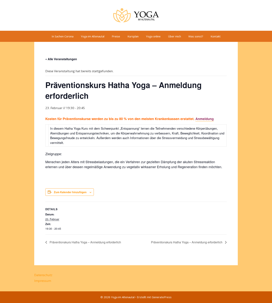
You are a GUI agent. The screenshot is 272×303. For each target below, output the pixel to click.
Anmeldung (204, 118)
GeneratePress (162, 297)
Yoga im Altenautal (92, 36)
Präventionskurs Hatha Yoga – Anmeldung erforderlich (85, 242)
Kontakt (216, 36)
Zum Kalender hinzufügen (70, 192)
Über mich (174, 36)
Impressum (42, 281)
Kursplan (133, 36)
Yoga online (153, 36)
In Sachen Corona (62, 36)
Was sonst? (195, 36)
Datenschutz (43, 275)
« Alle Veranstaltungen (61, 59)
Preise (116, 36)
